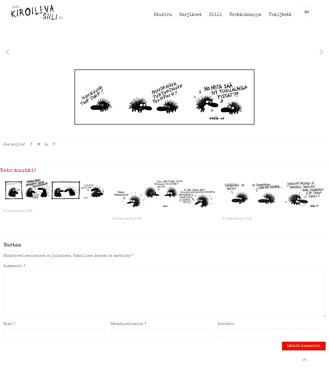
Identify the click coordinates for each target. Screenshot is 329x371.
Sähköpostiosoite (128, 324)
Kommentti (14, 266)
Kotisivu (226, 324)
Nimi (9, 324)
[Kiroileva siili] (36, 12)
